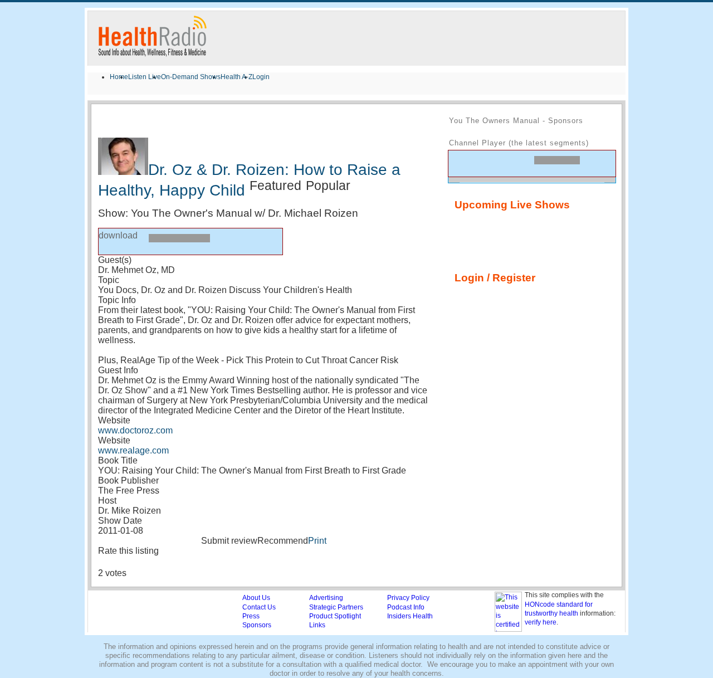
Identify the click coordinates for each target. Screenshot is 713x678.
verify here (540, 622)
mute (596, 166)
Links (317, 625)
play (111, 241)
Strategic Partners (336, 607)
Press (251, 616)
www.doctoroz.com (135, 430)
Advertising (326, 598)
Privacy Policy (408, 598)
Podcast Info (405, 607)
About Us (256, 598)
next (499, 162)
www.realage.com (133, 450)
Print (317, 540)
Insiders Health (410, 616)
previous (462, 162)
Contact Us (259, 607)
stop (134, 240)
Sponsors (256, 625)
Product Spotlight (335, 616)
